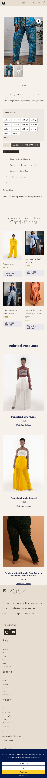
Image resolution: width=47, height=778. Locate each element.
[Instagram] (7, 632)
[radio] (7, 120)
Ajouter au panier (25, 145)
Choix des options (9, 274)
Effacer (5, 137)
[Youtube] (13, 632)
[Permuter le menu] (23, 3)
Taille (7, 112)
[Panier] (44, 3)
